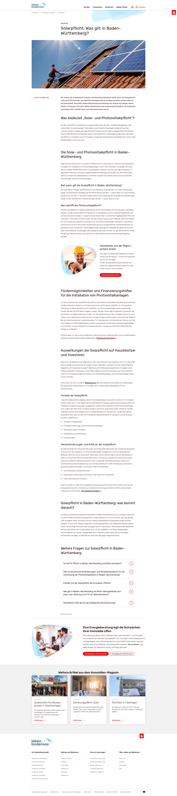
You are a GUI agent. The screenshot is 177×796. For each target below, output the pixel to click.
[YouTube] (144, 791)
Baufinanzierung (95, 765)
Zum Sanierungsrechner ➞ (91, 491)
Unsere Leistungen (97, 752)
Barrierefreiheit (112, 792)
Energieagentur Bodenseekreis (96, 654)
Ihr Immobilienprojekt (40, 752)
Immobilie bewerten (38, 762)
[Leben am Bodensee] (39, 5)
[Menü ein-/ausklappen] (132, 8)
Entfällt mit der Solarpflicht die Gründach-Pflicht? (87, 583)
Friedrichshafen (66, 758)
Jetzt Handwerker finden (111, 275)
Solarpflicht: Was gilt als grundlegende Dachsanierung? (89, 603)
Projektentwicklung (96, 768)
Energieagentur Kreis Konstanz (122, 654)
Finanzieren (97, 7)
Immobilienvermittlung (98, 758)
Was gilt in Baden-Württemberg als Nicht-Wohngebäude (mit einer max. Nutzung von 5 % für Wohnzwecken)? (92, 593)
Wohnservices (90, 383)
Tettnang (64, 772)
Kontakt (121, 762)
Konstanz (64, 762)
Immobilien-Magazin (97, 772)
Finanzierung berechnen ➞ (106, 338)
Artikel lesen (38, 720)
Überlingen (64, 765)
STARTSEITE (35, 12)
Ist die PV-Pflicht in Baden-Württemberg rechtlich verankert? (92, 563)
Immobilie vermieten (38, 775)
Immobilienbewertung (97, 762)
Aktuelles (61, 12)
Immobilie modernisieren (40, 779)
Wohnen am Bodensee (69, 752)
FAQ (120, 768)
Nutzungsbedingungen (39, 792)
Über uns (122, 758)
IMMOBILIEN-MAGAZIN (48, 12)
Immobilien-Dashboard (39, 758)
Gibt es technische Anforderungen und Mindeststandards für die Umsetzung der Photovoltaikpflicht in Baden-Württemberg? (94, 573)
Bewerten (109, 7)
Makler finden (121, 7)
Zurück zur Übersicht (41, 97)
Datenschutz (54, 792)
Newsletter (123, 765)
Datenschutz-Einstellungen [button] (71, 792)
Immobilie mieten (37, 772)
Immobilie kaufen (37, 765)
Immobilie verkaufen (38, 768)
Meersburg (64, 768)
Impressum (87, 792)
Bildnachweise (99, 792)
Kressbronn (65, 775)
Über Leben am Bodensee (129, 752)
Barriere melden (125, 792)
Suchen (87, 7)
